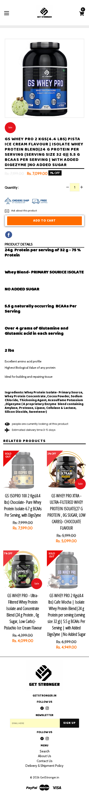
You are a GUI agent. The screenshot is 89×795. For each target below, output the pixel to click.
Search (44, 751)
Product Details (19, 244)
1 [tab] (41, 114)
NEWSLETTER (44, 715)
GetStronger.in (49, 777)
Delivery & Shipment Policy (44, 766)
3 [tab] (48, 114)
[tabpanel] (44, 79)
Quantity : (12, 188)
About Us (44, 756)
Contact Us (44, 761)
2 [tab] (44, 114)
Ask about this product (24, 210)
